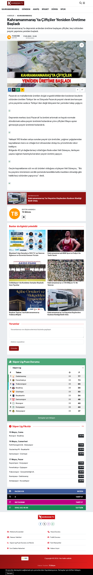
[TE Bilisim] (14, 214)
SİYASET (45, 9)
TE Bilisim (26, 212)
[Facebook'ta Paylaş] (9, 90)
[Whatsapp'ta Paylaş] (18, 90)
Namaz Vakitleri (16, 537)
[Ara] (80, 3)
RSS (25, 558)
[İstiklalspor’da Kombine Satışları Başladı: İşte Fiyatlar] (27, 270)
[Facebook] (40, 524)
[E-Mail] (24, 217)
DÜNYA (54, 9)
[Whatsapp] (53, 524)
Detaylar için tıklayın (46, 418)
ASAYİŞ (36, 9)
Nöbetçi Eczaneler (17, 532)
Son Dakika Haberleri (17, 548)
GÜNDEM (26, 9)
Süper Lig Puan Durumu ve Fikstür (22, 543)
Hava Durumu (55, 532)
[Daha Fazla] (22, 90)
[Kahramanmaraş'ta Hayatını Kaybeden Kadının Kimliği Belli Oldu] (66, 300)
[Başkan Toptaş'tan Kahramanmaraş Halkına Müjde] (27, 300)
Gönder (14, 348)
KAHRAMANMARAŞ (10, 9)
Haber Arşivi (54, 548)
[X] (44, 524)
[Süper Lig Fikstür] (83, 426)
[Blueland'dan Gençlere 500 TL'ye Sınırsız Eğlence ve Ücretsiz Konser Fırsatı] (27, 241)
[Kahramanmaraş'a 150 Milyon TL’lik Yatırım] (66, 270)
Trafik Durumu (55, 537)
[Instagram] (48, 524)
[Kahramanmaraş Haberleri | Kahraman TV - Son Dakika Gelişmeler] (15, 3)
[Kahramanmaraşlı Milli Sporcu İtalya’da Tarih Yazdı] (66, 241)
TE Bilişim (52, 565)
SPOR (62, 9)
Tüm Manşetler (55, 543)
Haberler (10, 16)
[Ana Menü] (84, 3)
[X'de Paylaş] (14, 90)
